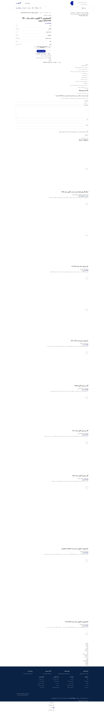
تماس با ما (86, 687)
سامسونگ (86, 650)
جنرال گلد (86, 655)
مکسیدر (86, 643)
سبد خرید (57, 683)
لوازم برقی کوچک (70, 685)
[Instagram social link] (21, 687)
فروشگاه (86, 681)
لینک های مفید (41, 676)
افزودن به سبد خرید (41, 51)
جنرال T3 (86, 656)
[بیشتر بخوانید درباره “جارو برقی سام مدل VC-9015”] (86, 278)
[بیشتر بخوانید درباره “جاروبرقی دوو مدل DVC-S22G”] (86, 352)
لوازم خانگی (71, 683)
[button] (86, 397)
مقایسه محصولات (55, 687)
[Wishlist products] (23, 3)
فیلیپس (87, 648)
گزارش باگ (42, 687)
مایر (87, 647)
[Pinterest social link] (22, 690)
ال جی (87, 658)
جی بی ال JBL (85, 654)
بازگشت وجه (41, 681)
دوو (87, 652)
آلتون (87, 659)
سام (87, 651)
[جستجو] (71, 3)
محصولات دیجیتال (70, 687)
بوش (87, 665)
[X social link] (24, 687)
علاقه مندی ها (56, 681)
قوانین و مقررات (41, 683)
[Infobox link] (79, 670)
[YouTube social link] (18, 687)
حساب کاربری (56, 676)
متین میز (86, 644)
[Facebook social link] (27, 687)
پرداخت (57, 685)
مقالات (87, 683)
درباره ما (86, 685)
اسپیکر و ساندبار (70, 681)
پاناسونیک (86, 663)
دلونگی (87, 662)
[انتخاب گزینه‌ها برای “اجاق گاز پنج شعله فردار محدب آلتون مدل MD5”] (86, 203)
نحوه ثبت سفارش (41, 685)
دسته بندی (71, 676)
